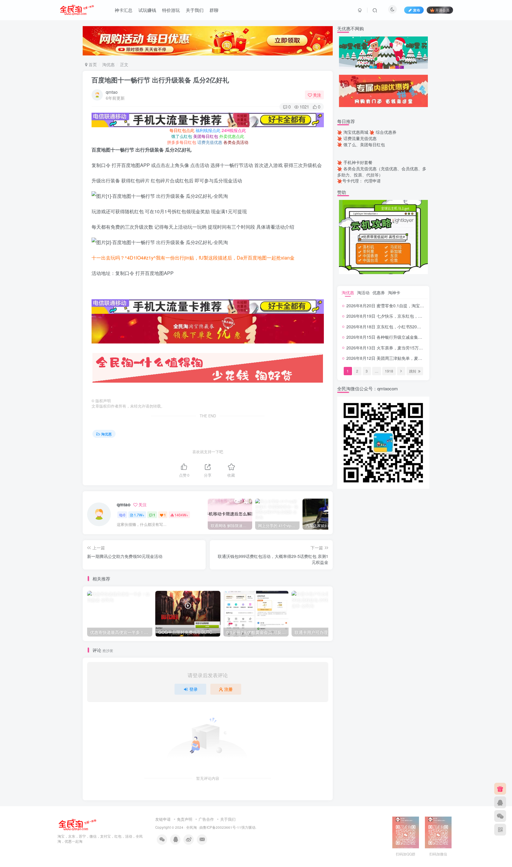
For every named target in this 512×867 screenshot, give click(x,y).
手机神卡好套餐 (357, 162)
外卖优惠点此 (231, 136)
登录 (193, 689)
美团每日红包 (205, 136)
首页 (92, 64)
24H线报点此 (234, 130)
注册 (228, 689)
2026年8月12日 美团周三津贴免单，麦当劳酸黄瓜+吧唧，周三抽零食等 (412, 358)
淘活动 (363, 292)
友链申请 (163, 819)
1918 (389, 370)
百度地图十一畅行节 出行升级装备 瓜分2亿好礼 (160, 80)
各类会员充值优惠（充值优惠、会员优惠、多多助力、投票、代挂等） (381, 172)
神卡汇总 (123, 10)
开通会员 (442, 9)
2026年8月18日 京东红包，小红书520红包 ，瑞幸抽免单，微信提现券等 (413, 327)
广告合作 (206, 819)
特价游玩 (171, 10)
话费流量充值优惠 (360, 138)
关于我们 (195, 10)
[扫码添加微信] (500, 816)
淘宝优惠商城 (355, 132)
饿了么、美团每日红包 (364, 144)
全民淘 (191, 827)
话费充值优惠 (209, 142)
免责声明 (184, 819)
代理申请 (372, 181)
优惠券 (378, 292)
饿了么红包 (181, 136)
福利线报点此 (208, 130)
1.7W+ (139, 514)
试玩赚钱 (147, 10)
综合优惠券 (386, 132)
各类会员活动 (235, 142)
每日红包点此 (181, 130)
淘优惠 (108, 64)
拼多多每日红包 (181, 142)
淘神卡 (394, 292)
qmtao (112, 92)
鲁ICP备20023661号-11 (222, 827)
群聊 (213, 10)
